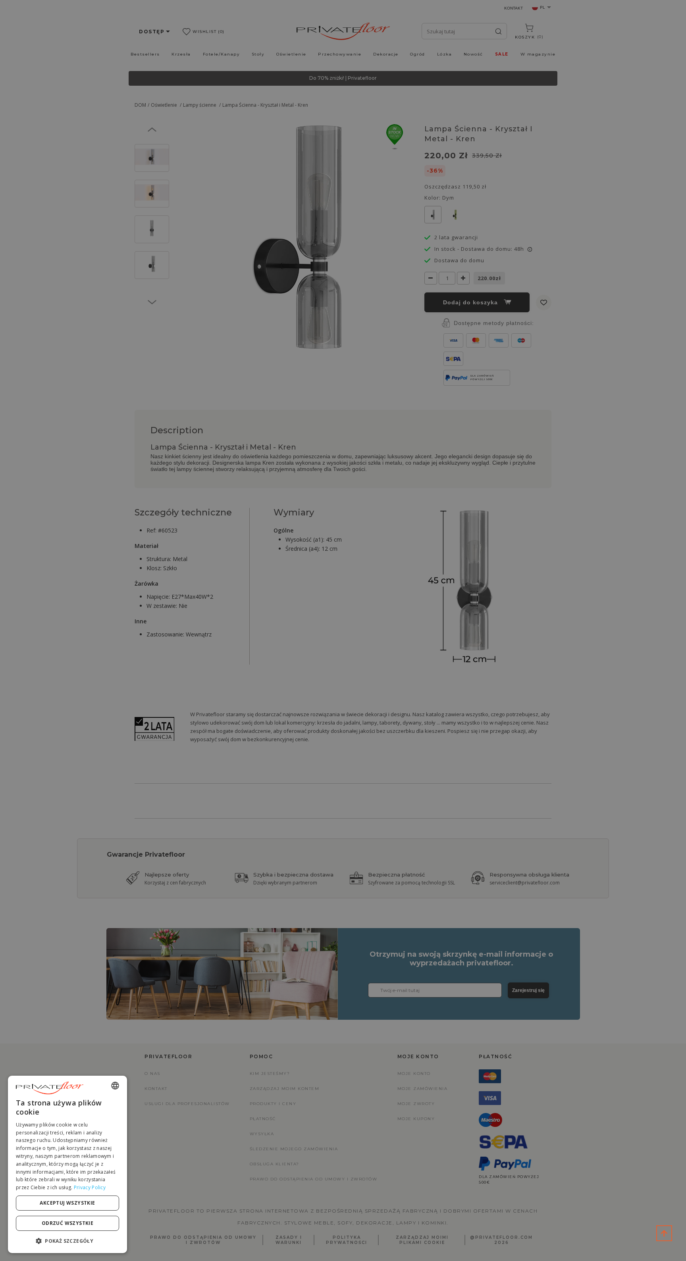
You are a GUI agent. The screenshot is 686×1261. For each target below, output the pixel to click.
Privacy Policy (90, 1187)
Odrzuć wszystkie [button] (67, 1223)
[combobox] (115, 1086)
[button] (67, 1240)
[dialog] (67, 1164)
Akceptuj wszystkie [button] (67, 1202)
